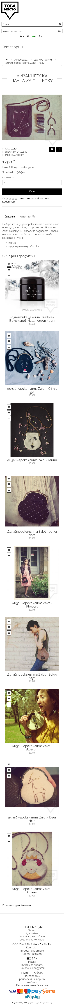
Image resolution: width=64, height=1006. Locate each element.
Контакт (32, 947)
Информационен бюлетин (32, 985)
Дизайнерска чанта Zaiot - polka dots (32, 533)
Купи (32, 191)
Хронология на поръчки (32, 979)
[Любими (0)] (28, 36)
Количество (8, 178)
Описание (10, 216)
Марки (32, 961)
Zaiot (14, 148)
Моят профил (32, 975)
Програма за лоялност (32, 939)
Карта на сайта (32, 953)
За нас (32, 930)
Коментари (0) (27, 216)
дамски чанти (23, 905)
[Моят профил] (22, 36)
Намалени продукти (32, 968)
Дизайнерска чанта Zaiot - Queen (32, 890)
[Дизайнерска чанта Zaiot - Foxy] (32, 117)
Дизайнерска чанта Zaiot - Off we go (32, 390)
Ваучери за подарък (32, 964)
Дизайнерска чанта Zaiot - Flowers (32, 604)
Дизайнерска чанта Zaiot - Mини (32, 460)
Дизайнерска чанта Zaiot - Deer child (32, 819)
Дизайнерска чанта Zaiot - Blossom (32, 747)
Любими (32, 982)
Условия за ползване (32, 936)
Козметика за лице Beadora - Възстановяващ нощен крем (32, 318)
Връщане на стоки (32, 950)
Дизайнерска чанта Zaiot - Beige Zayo (32, 676)
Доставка (32, 933)
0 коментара (26, 198)
